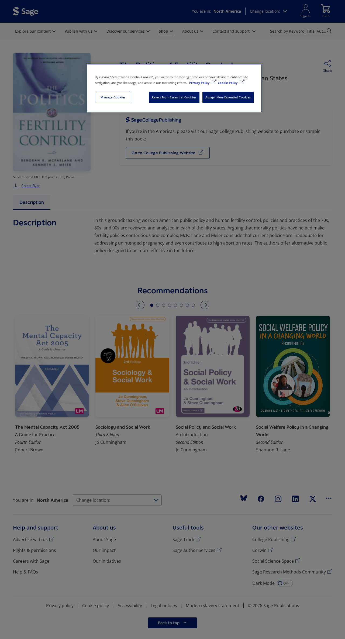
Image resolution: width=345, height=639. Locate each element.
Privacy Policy (199, 83)
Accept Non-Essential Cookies (228, 97)
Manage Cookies (113, 97)
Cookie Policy (228, 83)
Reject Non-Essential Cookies (174, 97)
